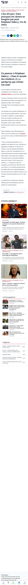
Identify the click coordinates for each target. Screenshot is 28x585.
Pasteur (22, 133)
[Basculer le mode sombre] (22, 2)
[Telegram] (17, 35)
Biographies (5, 220)
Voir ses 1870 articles (19, 192)
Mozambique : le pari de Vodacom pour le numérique (16, 301)
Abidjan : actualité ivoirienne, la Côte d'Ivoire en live (12, 251)
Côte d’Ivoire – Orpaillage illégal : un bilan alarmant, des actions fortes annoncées (16, 314)
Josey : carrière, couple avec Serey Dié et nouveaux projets (13, 284)
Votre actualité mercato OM (8, 580)
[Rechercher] (18, 2)
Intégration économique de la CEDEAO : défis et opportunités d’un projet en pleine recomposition (17, 307)
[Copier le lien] (21, 35)
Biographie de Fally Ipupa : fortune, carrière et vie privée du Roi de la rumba (13, 223)
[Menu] (25, 2)
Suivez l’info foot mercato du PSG (10, 576)
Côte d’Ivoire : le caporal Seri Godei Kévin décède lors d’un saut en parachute (16, 320)
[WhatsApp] (14, 35)
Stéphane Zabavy (6, 94)
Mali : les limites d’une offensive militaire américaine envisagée (16, 333)
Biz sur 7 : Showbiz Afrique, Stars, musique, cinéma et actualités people (12, 10)
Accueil (3, 7)
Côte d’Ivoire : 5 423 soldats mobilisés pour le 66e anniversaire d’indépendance (16, 327)
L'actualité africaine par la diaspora (10, 578)
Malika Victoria (9, 192)
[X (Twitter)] (11, 35)
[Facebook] (8, 35)
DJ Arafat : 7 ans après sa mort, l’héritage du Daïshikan (12, 254)
